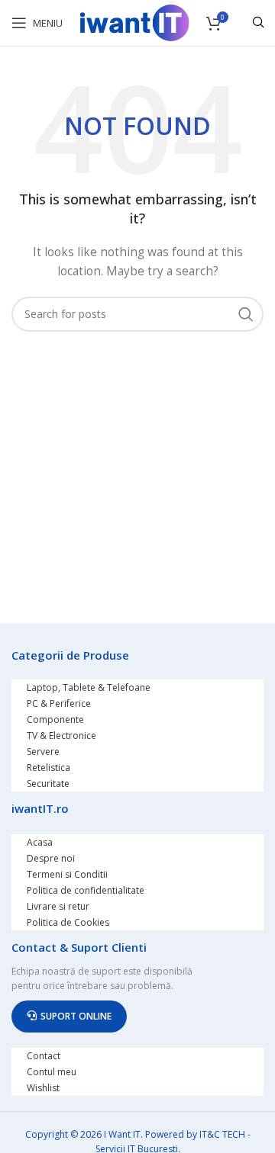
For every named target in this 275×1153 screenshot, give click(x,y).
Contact (43, 1055)
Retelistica (48, 767)
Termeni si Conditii (67, 874)
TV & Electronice (61, 735)
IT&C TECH (222, 1134)
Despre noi (51, 858)
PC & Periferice (59, 703)
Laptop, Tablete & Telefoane (88, 687)
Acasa (40, 842)
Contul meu (51, 1071)
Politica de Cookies (68, 922)
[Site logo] (134, 21)
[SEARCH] (246, 314)
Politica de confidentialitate (85, 890)
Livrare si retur (58, 906)
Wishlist (43, 1087)
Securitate (48, 783)
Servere (43, 751)
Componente (55, 719)
